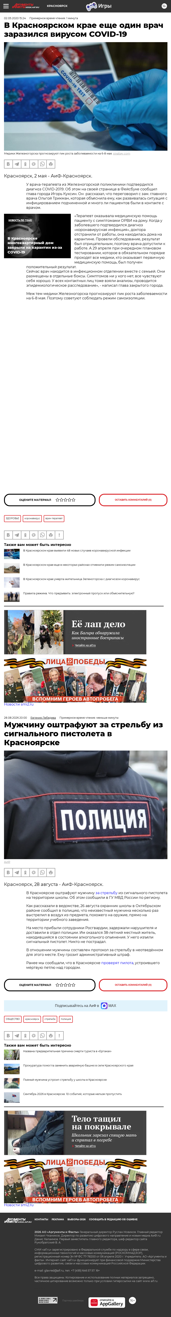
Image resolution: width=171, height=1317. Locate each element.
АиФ (7, 862)
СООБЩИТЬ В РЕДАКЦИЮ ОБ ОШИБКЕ (113, 1219)
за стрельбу (107, 893)
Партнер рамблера (72, 1300)
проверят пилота (117, 963)
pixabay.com (121, 153)
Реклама (58, 1219)
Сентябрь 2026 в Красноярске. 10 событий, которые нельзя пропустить (72, 1094)
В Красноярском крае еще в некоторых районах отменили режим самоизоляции (79, 564)
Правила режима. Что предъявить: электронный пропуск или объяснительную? (78, 593)
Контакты (41, 1219)
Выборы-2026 (76, 1219)
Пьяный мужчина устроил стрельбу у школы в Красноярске (65, 1079)
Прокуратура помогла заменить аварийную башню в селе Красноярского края (78, 1065)
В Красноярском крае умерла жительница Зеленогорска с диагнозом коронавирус (81, 579)
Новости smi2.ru (19, 704)
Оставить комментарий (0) (133, 499)
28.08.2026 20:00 (15, 717)
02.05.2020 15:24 (15, 18)
